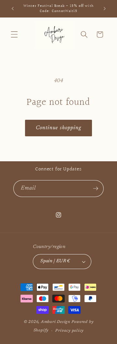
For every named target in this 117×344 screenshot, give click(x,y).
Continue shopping (59, 127)
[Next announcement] (105, 9)
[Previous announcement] (13, 9)
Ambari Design (55, 322)
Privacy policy (69, 331)
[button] (14, 34)
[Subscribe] (95, 188)
